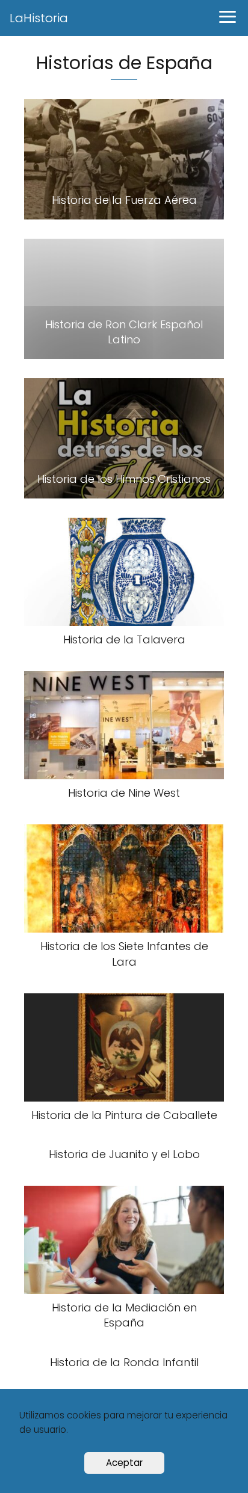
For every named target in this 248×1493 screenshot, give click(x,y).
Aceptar (124, 1462)
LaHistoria (39, 18)
